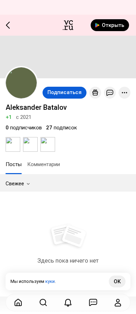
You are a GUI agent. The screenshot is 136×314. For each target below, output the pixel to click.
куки (50, 281)
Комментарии (43, 164)
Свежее (15, 183)
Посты (14, 164)
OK (117, 281)
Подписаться (64, 92)
